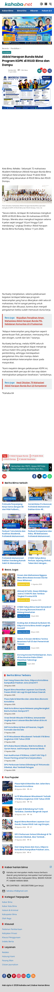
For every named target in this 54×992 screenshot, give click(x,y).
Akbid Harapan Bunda (19, 456)
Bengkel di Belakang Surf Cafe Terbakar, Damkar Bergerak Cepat (31, 810)
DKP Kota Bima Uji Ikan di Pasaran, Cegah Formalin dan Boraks (24, 728)
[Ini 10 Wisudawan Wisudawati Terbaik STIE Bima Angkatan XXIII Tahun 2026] (7, 799)
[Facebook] (34, 476)
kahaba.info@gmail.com (17, 891)
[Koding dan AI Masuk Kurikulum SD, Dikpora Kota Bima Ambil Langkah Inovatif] (8, 627)
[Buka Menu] (45, 4)
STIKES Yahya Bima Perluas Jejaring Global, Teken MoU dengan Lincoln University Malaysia (39, 561)
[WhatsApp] (49, 476)
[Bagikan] (49, 71)
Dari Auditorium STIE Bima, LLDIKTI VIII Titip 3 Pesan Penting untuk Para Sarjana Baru (25, 756)
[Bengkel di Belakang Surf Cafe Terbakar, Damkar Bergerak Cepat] (7, 811)
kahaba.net (12, 70)
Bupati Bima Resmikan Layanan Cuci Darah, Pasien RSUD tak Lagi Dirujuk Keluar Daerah (25, 691)
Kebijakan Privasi (9, 933)
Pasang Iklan (7, 960)
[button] (41, 4)
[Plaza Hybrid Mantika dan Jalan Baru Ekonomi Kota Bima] (7, 786)
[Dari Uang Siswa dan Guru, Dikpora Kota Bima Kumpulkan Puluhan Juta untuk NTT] (7, 849)
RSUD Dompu (10, 459)
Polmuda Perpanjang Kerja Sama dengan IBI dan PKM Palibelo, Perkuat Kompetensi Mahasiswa (13, 507)
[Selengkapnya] (51, 867)
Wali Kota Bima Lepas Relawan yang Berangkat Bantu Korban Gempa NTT (26, 709)
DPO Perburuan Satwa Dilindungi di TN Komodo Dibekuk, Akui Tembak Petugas (26, 766)
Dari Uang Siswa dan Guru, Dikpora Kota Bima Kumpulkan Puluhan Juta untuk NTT (26, 681)
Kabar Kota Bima (9, 498)
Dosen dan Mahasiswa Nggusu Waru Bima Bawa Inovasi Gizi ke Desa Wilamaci (32, 578)
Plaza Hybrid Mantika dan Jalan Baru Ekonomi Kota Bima (26, 700)
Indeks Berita (8, 941)
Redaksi (5, 952)
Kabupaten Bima (35, 552)
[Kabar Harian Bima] (18, 4)
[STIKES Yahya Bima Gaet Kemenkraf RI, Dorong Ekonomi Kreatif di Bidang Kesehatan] (8, 611)
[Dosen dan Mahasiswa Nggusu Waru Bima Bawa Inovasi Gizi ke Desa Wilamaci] (8, 580)
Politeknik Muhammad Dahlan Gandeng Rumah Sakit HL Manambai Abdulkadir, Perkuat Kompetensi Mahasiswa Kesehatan (14, 561)
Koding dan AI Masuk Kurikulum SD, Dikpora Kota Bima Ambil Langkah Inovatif (34, 625)
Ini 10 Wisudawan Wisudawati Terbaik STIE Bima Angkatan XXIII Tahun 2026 (27, 738)
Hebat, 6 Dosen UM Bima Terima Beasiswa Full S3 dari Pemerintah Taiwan (33, 641)
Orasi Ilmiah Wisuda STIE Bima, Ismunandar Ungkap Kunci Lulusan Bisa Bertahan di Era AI (25, 719)
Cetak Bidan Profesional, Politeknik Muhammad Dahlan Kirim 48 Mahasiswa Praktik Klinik (40, 507)
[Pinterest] (14, 976)
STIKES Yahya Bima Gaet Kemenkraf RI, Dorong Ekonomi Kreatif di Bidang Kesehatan (34, 609)
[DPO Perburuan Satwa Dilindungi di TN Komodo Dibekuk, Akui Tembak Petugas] (7, 837)
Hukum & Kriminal (10, 910)
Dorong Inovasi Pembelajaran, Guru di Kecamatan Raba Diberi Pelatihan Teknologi (34, 657)
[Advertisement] (27, 136)
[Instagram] (19, 976)
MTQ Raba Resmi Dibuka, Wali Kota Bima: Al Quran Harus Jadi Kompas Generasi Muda (25, 747)
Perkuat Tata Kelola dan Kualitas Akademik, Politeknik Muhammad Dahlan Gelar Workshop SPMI (13, 534)
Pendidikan (6, 52)
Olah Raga (6, 918)
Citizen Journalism (10, 964)
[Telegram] (44, 476)
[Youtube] (23, 976)
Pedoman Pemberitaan (12, 929)
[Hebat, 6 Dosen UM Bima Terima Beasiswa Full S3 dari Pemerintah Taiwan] (8, 643)
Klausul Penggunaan (11, 937)
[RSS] (33, 976)
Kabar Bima (7, 902)
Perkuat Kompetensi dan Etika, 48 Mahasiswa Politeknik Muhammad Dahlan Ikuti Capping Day (40, 534)
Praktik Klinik (38, 456)
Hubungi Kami (8, 956)
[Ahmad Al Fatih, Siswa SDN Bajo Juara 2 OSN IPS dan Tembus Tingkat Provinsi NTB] (8, 595)
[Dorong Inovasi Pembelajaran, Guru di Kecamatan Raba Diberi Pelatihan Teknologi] (8, 659)
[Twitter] (39, 476)
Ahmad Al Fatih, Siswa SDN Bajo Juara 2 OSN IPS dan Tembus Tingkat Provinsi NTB (32, 594)
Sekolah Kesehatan (28, 459)
